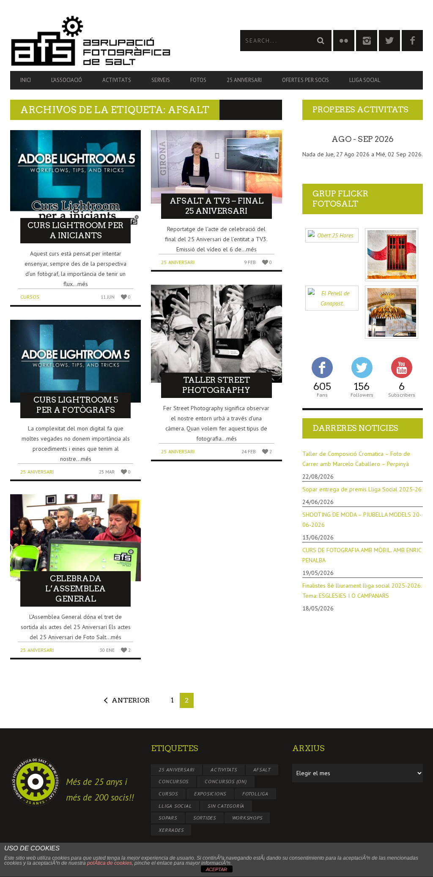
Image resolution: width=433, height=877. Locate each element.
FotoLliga (255, 793)
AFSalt (262, 769)
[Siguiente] (411, 139)
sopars (168, 817)
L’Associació (66, 80)
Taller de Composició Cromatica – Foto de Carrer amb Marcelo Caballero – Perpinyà (356, 459)
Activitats (116, 80)
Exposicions (210, 793)
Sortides (204, 817)
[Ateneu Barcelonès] (391, 312)
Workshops (247, 817)
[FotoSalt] (113, 40)
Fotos (198, 80)
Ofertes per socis (305, 80)
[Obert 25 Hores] (332, 235)
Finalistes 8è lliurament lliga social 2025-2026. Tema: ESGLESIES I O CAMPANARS (362, 590)
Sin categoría (226, 806)
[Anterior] (314, 139)
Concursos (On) (226, 781)
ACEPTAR (216, 869)
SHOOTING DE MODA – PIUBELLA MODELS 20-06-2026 (362, 519)
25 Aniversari (244, 80)
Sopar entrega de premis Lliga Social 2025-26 (362, 489)
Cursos (29, 297)
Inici (25, 80)
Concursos (174, 781)
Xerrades (171, 830)
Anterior (131, 700)
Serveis (160, 80)
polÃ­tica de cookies (109, 863)
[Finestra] (391, 254)
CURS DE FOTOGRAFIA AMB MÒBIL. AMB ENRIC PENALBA (361, 555)
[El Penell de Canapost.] (332, 298)
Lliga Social (364, 80)
